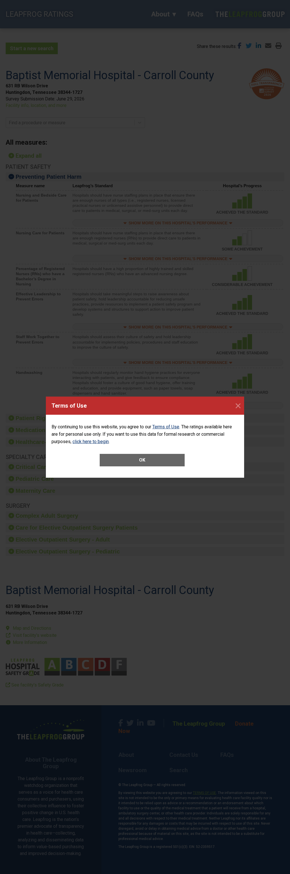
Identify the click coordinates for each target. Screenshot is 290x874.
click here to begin (90, 441)
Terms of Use (165, 426)
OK (142, 460)
